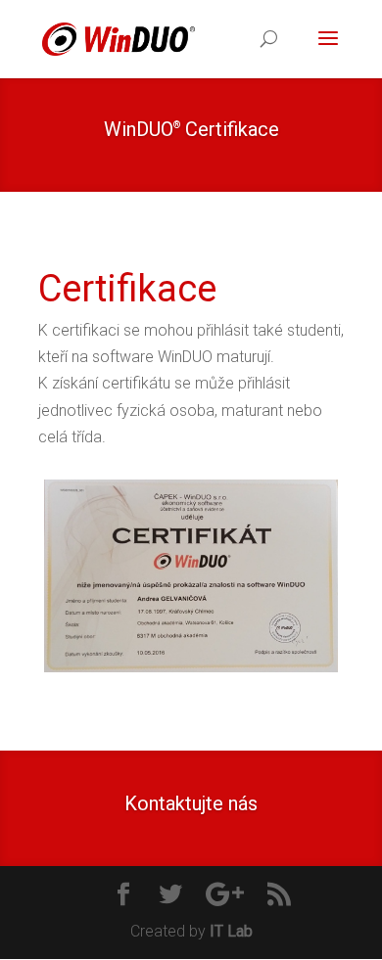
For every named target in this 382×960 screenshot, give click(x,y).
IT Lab (231, 931)
